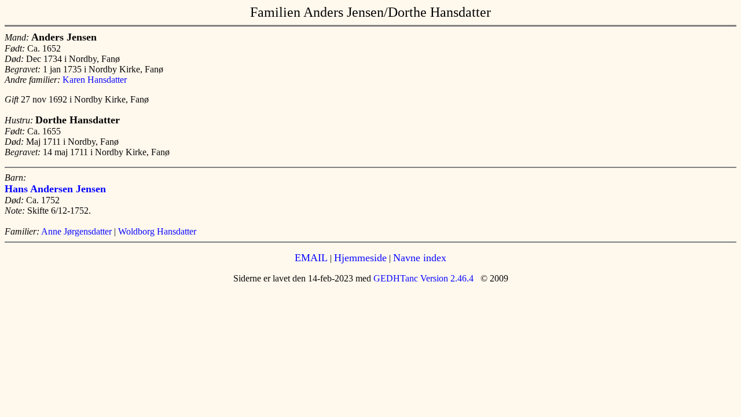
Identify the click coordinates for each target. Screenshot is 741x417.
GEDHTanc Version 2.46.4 (422, 278)
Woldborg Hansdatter (157, 231)
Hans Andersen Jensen (55, 189)
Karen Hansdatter (95, 80)
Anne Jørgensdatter (76, 231)
